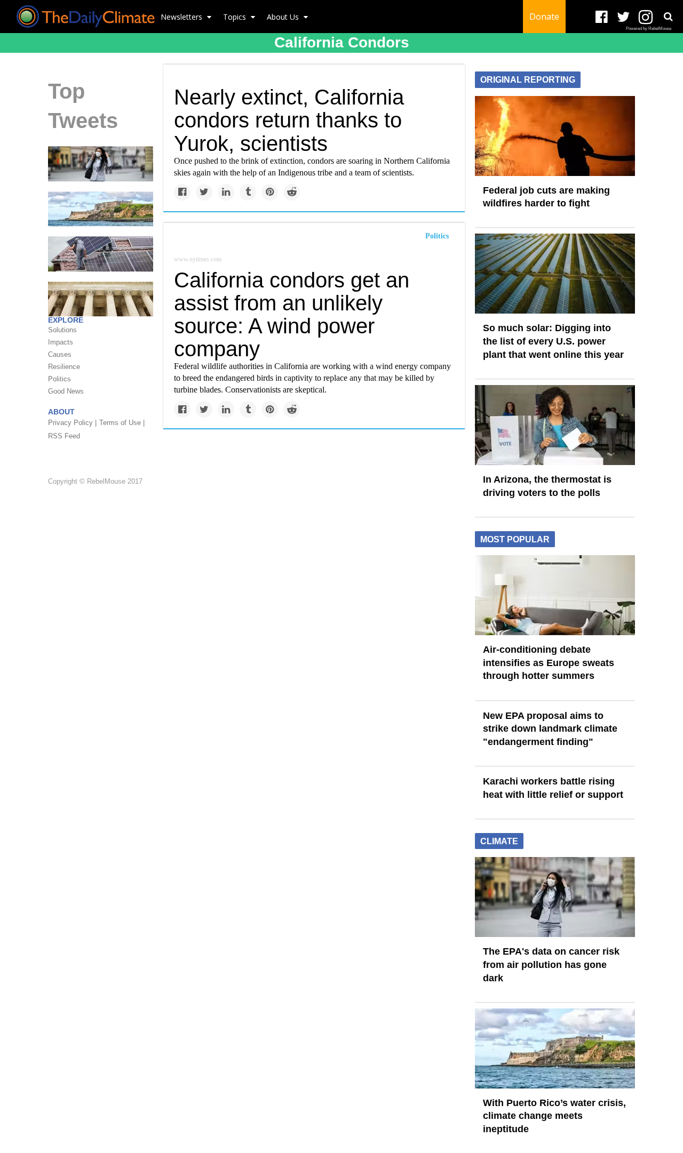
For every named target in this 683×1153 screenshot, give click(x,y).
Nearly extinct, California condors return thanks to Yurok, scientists (289, 120)
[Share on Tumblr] (248, 192)
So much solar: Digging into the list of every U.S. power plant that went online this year (553, 341)
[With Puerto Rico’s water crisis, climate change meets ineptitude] (100, 208)
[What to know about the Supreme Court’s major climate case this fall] (100, 298)
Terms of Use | (122, 423)
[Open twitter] (623, 17)
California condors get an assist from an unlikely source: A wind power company (291, 314)
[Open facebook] (601, 17)
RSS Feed (64, 437)
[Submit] (668, 16)
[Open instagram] (645, 17)
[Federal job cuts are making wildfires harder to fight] (555, 135)
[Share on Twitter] (204, 192)
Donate (544, 16)
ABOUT (61, 412)
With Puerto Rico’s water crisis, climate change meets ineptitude (554, 1116)
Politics (437, 236)
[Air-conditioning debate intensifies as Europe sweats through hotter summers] (555, 594)
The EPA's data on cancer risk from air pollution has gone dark (551, 964)
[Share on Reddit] (291, 192)
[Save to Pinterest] (269, 192)
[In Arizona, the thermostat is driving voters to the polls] (555, 424)
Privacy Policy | (72, 423)
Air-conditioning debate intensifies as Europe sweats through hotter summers (548, 662)
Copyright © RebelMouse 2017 (95, 481)
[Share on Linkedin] (226, 192)
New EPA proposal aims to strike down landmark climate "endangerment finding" (550, 728)
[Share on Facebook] (182, 192)
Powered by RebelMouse (648, 28)
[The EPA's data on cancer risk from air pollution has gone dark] (100, 163)
